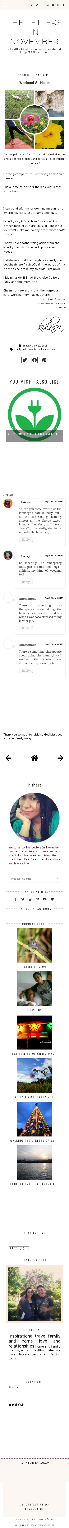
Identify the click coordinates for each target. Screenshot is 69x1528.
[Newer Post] (8, 759)
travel (40, 1336)
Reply (26, 539)
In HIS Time (34, 1010)
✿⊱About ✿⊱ (34, 1508)
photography (18, 1350)
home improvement (45, 349)
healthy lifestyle (46, 1350)
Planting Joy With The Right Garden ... (34, 433)
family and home (23, 349)
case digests (19, 1354)
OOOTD (12, 1359)
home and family (47, 1346)
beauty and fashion (46, 1354)
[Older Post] (61, 759)
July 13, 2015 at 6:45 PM (53, 644)
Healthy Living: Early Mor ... (34, 1097)
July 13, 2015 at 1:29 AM (53, 556)
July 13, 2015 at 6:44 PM (53, 598)
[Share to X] (24, 360)
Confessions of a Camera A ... (34, 1184)
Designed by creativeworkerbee (34, 1525)
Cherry (25, 556)
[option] (34, 429)
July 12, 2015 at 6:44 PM (53, 502)
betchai (26, 502)
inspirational (21, 1336)
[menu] (5, 5)
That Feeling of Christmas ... (34, 1053)
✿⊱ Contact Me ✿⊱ (35, 1504)
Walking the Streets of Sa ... (34, 1140)
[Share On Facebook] (34, 360)
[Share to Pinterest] (44, 360)
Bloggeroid (60, 299)
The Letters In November (34, 32)
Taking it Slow (34, 966)
